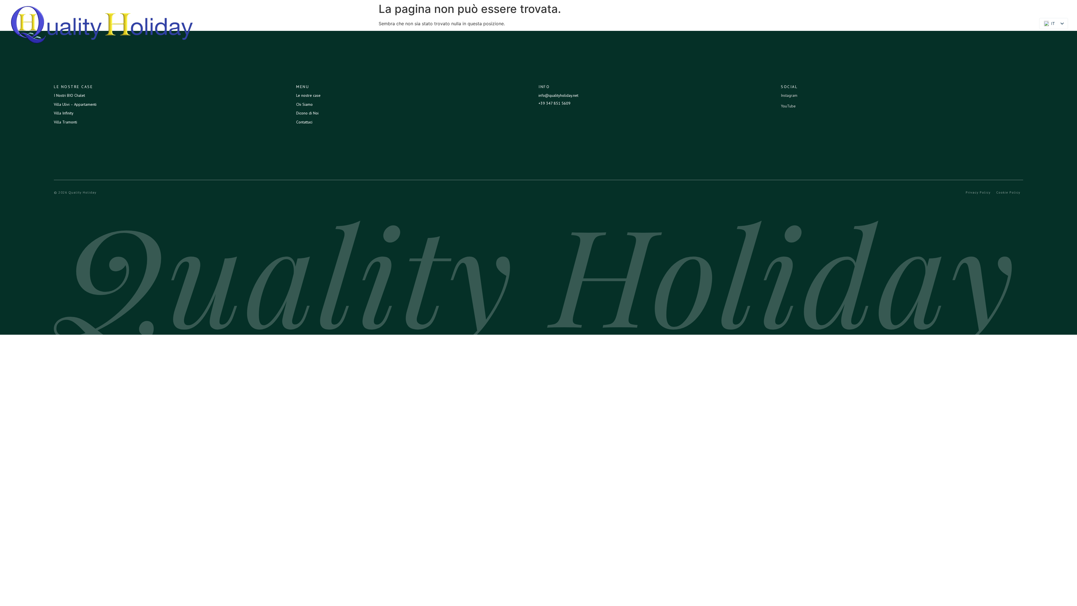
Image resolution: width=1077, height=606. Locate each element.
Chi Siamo (922, 24)
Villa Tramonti (65, 122)
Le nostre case (879, 24)
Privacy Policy (978, 192)
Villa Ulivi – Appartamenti (75, 104)
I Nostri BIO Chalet (69, 95)
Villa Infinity (63, 113)
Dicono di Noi (963, 24)
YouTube (788, 106)
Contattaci (1007, 24)
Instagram (789, 95)
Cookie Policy (1008, 192)
